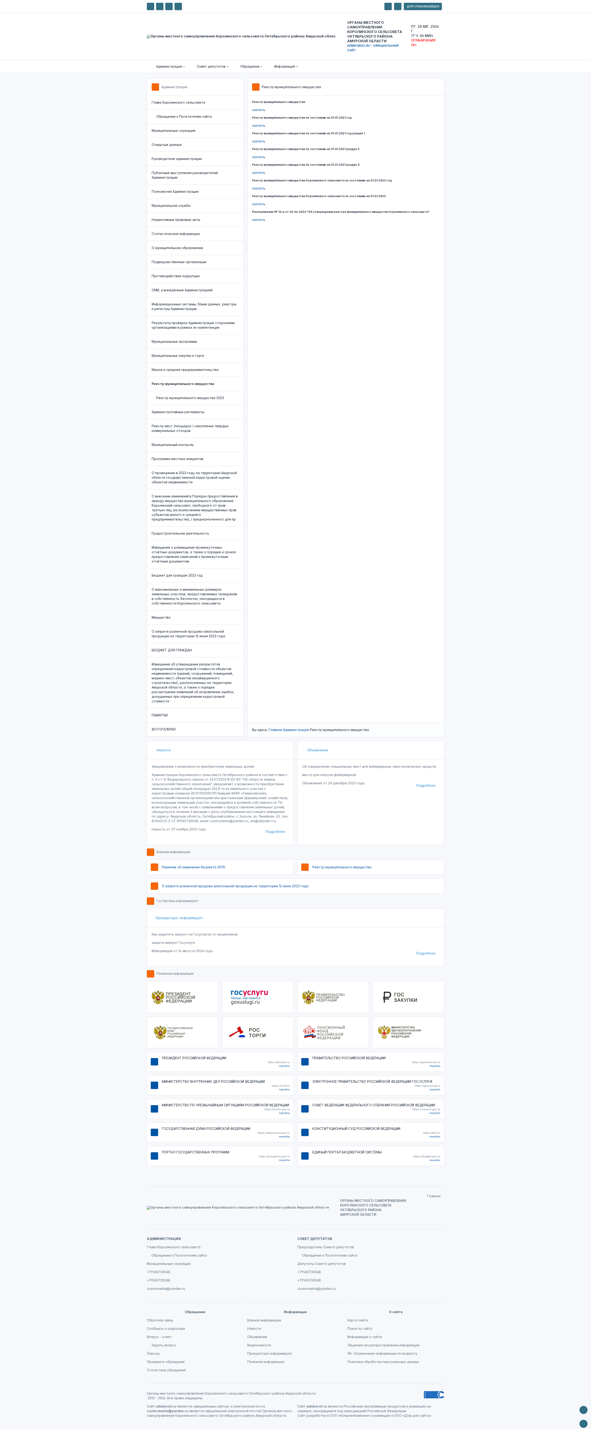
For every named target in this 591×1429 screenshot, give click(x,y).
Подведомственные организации (179, 262)
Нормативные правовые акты (176, 220)
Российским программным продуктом (374, 1406)
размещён (382, 1415)
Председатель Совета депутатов (325, 1247)
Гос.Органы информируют (178, 901)
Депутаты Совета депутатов (321, 1264)
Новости (163, 750)
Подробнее (275, 831)
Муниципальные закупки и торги (178, 356)
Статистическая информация (176, 234)
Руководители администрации (177, 159)
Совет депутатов (314, 1239)
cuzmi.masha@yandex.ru (166, 1289)
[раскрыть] (388, 6)
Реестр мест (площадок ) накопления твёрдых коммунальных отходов (190, 428)
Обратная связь (160, 1320)
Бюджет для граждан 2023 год (177, 575)
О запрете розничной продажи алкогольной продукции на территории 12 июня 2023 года (188, 633)
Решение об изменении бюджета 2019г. (194, 867)
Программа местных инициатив (177, 459)
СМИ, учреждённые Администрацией (182, 290)
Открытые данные (167, 145)
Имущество (161, 617)
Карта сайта (357, 1320)
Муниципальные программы (174, 341)
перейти (284, 1066)
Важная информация (173, 852)
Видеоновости (259, 1345)
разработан (316, 1415)
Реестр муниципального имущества (341, 867)
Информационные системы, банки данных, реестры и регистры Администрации (194, 306)
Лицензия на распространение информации (383, 1345)
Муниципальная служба (171, 206)
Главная (275, 730)
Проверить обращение (166, 1362)
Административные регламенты (178, 412)
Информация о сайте (364, 1337)
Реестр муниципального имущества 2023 (190, 398)
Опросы (153, 1353)
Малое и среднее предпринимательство (185, 370)
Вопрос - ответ (159, 1337)
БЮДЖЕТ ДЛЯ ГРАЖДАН (172, 650)
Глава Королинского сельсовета (178, 102)
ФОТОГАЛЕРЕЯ (163, 729)
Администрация (174, 87)
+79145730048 (158, 1272)
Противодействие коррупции (176, 276)
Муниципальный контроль (173, 445)
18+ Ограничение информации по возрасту (382, 1353)
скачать (258, 110)
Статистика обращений (166, 1370)
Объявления (317, 750)
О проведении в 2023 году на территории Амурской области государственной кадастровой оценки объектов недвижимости (194, 477)
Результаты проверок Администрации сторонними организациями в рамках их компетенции (193, 325)
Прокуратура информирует (179, 918)
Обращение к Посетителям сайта (184, 116)
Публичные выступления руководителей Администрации (185, 175)
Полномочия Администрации (175, 191)
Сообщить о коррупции (166, 1328)
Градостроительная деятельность (180, 533)
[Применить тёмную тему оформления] (178, 6)
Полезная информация (175, 973)
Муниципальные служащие (174, 130)
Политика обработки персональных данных (383, 1362)
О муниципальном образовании (177, 248)
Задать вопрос (163, 1345)
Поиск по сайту (359, 1328)
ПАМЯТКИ (160, 715)
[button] (167, 66)
